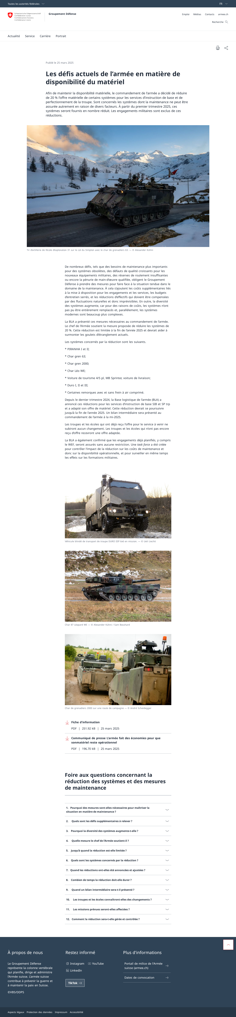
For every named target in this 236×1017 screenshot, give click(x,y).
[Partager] (226, 48)
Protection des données (39, 1012)
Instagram (77, 963)
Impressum (61, 1012)
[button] (13, 36)
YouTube (98, 963)
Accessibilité (76, 1012)
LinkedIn (76, 970)
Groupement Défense (62, 14)
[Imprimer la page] (218, 48)
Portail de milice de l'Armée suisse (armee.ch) (143, 966)
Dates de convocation (139, 977)
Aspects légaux (16, 1012)
